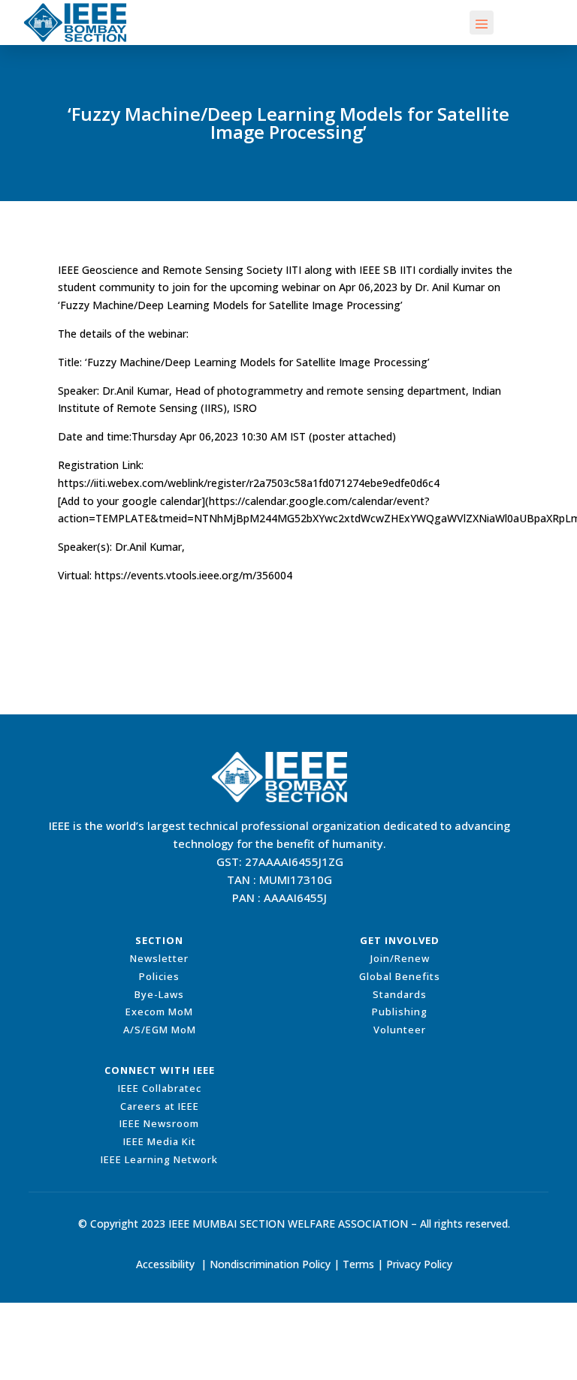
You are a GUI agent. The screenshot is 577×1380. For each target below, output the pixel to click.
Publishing (399, 1011)
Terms (358, 1264)
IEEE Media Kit (159, 1141)
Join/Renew (400, 958)
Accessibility (165, 1264)
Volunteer (399, 1029)
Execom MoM (159, 1011)
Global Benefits (399, 976)
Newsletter (159, 958)
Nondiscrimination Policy (270, 1264)
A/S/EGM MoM (159, 1029)
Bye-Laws (159, 994)
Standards (400, 994)
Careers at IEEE (159, 1106)
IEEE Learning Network (159, 1159)
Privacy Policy (419, 1264)
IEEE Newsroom (159, 1123)
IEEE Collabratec (159, 1088)
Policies (159, 976)
